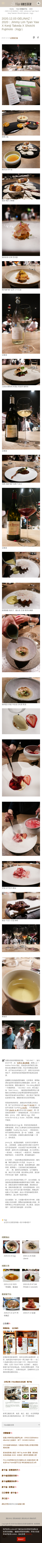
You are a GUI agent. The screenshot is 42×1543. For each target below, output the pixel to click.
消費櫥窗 (6, 1433)
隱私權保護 (17, 1518)
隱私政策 (28, 1534)
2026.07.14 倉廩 (29, 1313)
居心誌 (4, 1498)
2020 (30, 9)
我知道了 (21, 1539)
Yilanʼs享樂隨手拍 (21, 9)
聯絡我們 (33, 1518)
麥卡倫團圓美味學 (9, 1481)
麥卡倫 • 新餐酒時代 (10, 1470)
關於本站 (9, 1518)
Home (12, 9)
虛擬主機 (21, 1504)
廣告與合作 (25, 1518)
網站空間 (5, 1504)
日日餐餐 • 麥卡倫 (9, 1493)
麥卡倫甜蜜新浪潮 (9, 1476)
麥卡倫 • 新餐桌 (8, 1487)
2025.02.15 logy (10, 1256)
